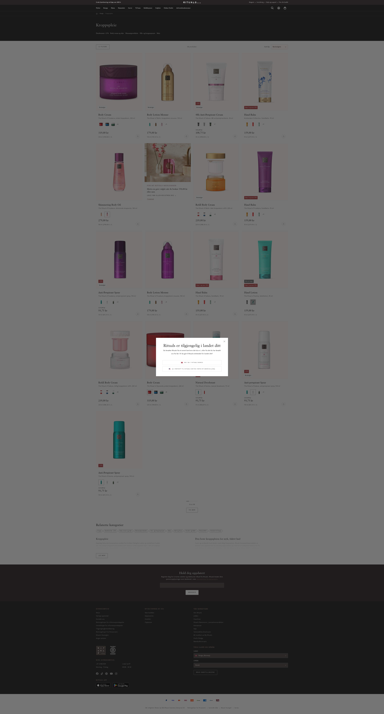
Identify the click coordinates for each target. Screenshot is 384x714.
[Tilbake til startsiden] (192, 2)
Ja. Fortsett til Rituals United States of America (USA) (193, 369)
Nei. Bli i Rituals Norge (193, 362)
